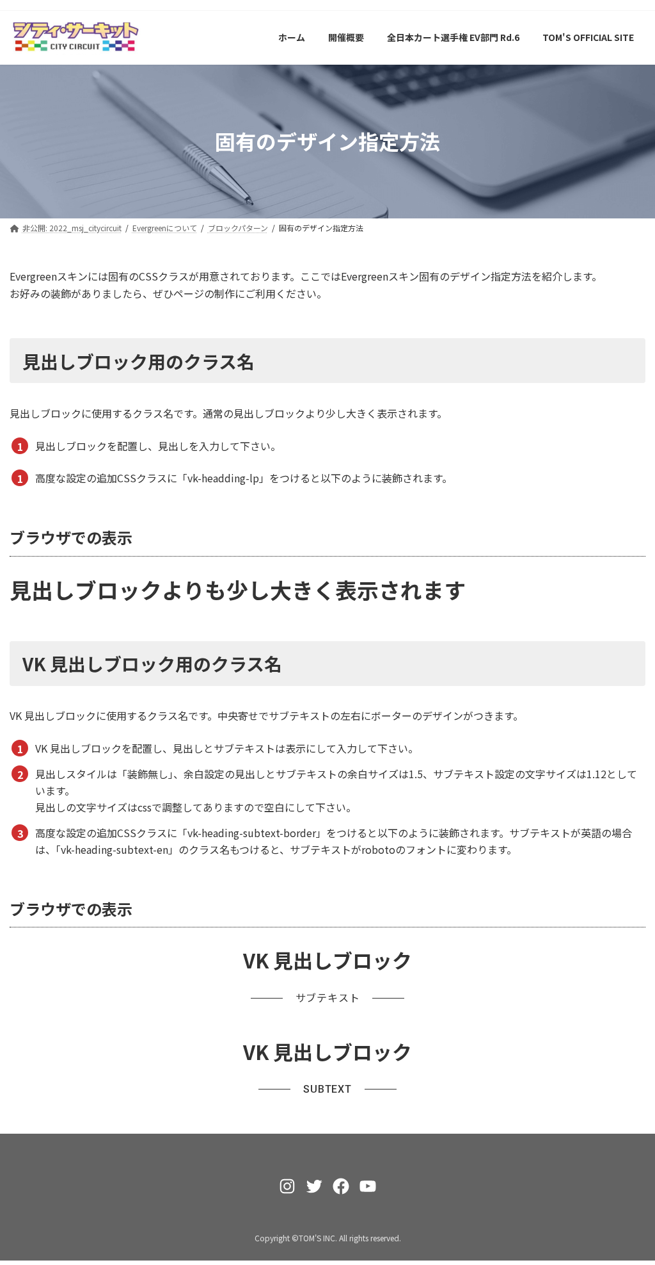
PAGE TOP (629, 1215)
